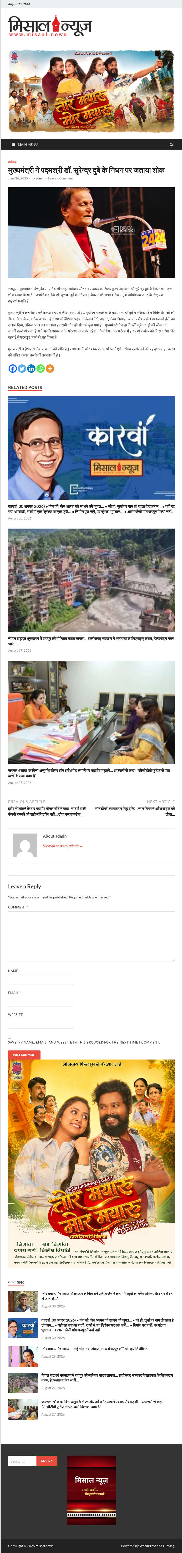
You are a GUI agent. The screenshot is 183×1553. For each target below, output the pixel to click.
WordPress (147, 1546)
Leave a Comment (60, 178)
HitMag (168, 1546)
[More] (50, 368)
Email (14, 993)
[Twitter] (22, 368)
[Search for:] (32, 1461)
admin (40, 178)
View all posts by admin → (63, 845)
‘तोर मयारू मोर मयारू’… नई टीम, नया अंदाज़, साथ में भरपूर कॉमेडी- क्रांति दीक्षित (94, 1348)
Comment (18, 907)
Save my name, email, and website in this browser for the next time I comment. (84, 1042)
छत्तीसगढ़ (12, 161)
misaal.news (44, 1546)
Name (14, 971)
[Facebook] (13, 368)
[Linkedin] (31, 368)
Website (15, 1015)
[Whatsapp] (40, 368)
